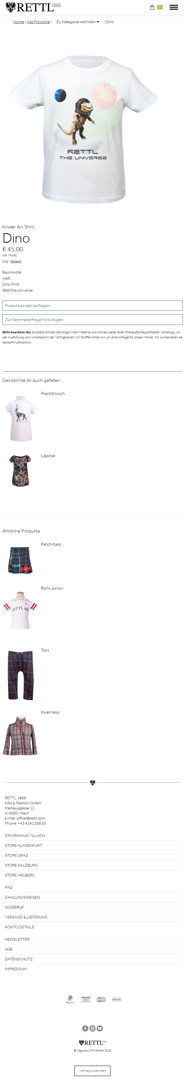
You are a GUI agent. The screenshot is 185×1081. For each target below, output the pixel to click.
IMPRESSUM (15, 968)
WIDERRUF (14, 907)
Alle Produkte (38, 21)
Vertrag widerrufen (92, 1071)
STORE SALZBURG (21, 865)
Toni (45, 650)
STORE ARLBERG (20, 875)
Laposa (48, 455)
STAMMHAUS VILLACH (25, 835)
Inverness (50, 712)
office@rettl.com (31, 818)
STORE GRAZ (16, 855)
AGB (9, 949)
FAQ (8, 887)
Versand (15, 261)
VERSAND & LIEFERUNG (26, 917)
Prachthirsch (53, 393)
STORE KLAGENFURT (23, 845)
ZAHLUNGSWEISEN (22, 897)
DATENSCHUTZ (19, 959)
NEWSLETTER (17, 939)
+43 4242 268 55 (32, 823)
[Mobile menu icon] (173, 7)
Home (18, 21)
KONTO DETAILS (19, 926)
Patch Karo (51, 544)
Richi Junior (52, 588)
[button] (92, 319)
